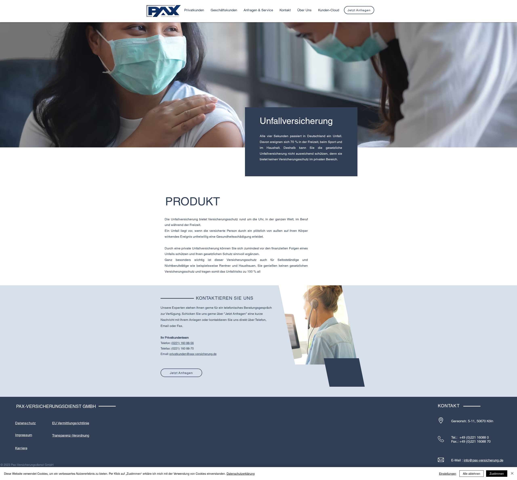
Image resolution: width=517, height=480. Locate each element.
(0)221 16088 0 (477, 437)
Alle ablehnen (471, 474)
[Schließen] (512, 473)
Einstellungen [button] (447, 474)
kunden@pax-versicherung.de (196, 354)
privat (173, 354)
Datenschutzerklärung (241, 474)
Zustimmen (497, 474)
